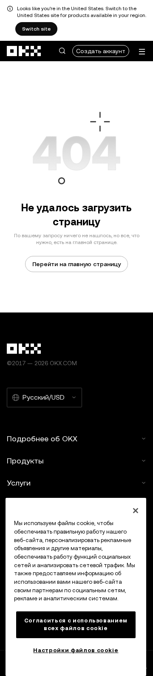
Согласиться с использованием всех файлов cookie (76, 624)
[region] (76, 587)
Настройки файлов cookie (75, 650)
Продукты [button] (25, 460)
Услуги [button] (19, 482)
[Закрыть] (135, 510)
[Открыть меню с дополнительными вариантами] (142, 51)
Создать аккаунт (100, 51)
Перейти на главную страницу (76, 264)
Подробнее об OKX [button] (42, 438)
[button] (62, 51)
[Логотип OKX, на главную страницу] (24, 51)
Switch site (36, 29)
